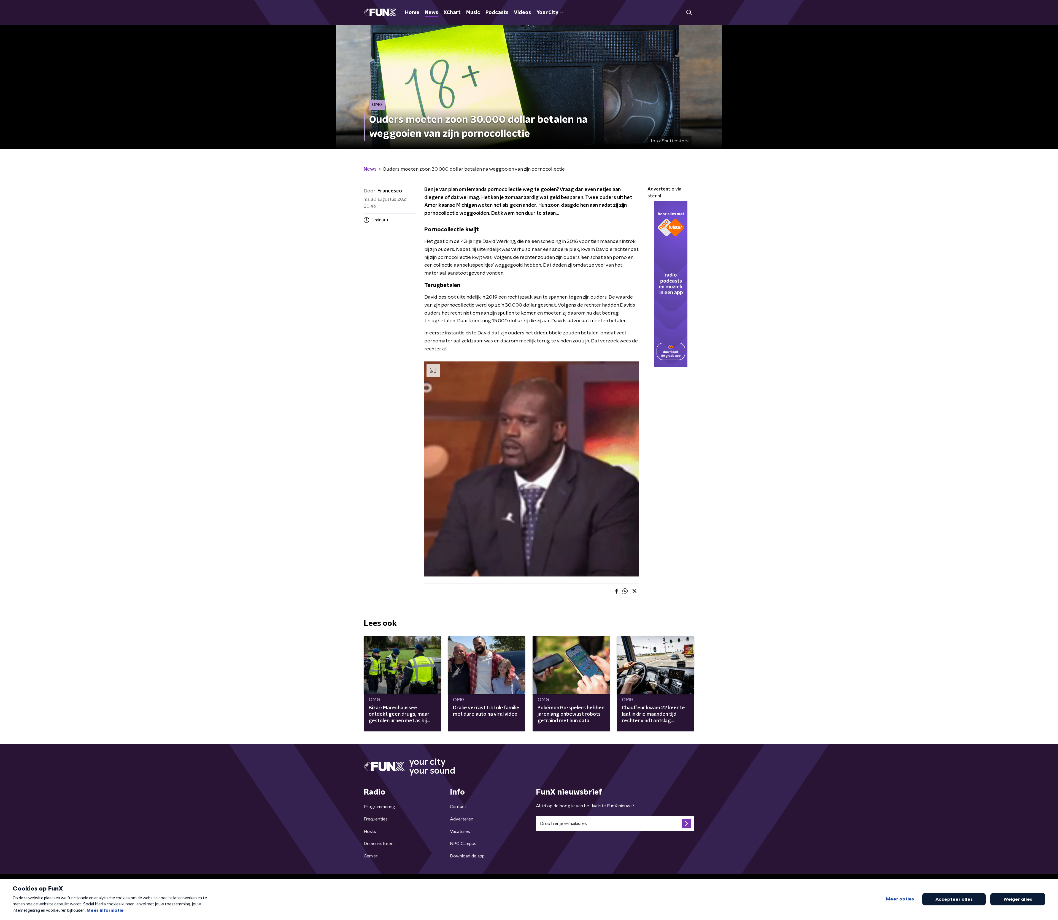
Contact (458, 806)
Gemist (371, 856)
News (431, 12)
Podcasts (496, 12)
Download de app (467, 856)
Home (412, 12)
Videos (522, 12)
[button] (689, 12)
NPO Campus (463, 843)
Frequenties (376, 819)
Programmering (379, 806)
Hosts (370, 831)
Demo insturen (378, 843)
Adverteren (461, 819)
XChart (452, 12)
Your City (547, 12)
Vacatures (460, 831)
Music (473, 12)
